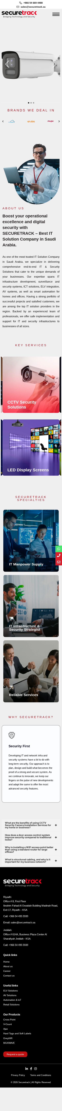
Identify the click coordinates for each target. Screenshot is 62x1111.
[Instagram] (35, 1068)
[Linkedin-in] (26, 1068)
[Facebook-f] (31, 1068)
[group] (31, 385)
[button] (3, 121)
